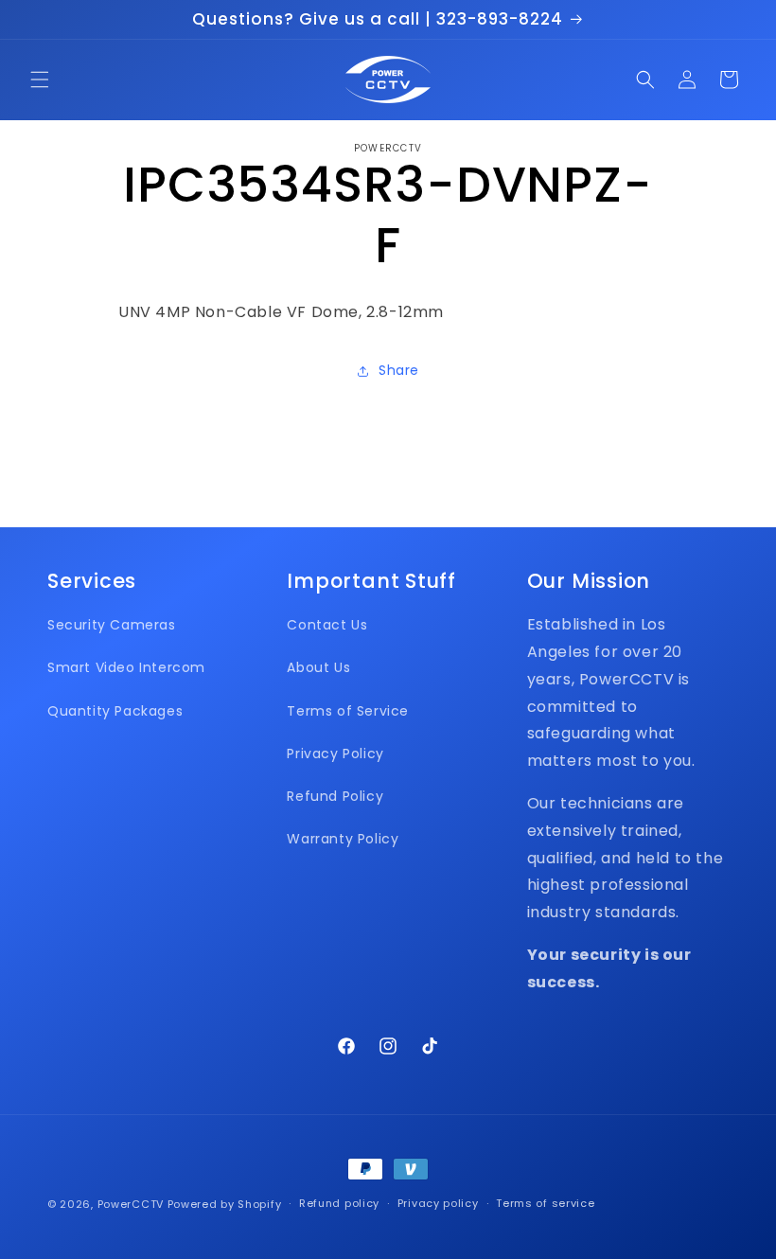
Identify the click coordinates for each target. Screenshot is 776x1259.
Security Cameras (111, 624)
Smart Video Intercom (126, 667)
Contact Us (327, 624)
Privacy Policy (335, 753)
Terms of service (545, 1203)
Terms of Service (348, 710)
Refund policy (339, 1203)
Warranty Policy (342, 838)
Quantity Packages (115, 710)
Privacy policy (438, 1203)
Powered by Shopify (225, 1204)
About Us (318, 667)
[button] (40, 79)
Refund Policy (335, 796)
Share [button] (399, 370)
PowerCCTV (130, 1204)
